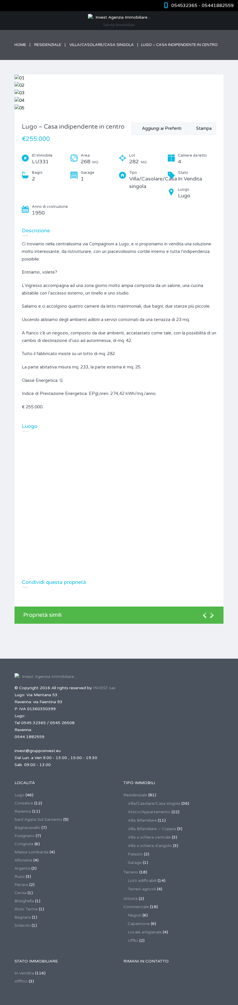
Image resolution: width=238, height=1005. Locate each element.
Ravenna (23, 811)
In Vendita (24, 973)
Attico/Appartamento (149, 811)
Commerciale (136, 906)
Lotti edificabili (142, 880)
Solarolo (22, 925)
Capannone (139, 923)
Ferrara (21, 884)
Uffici (133, 940)
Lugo (19, 795)
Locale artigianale (145, 932)
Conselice (24, 803)
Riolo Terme (26, 909)
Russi (20, 876)
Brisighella (24, 900)
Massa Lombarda (31, 852)
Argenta (22, 868)
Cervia (20, 892)
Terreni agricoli (142, 889)
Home (20, 44)
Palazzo (135, 854)
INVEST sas (104, 687)
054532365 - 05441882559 (202, 5)
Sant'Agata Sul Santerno (38, 819)
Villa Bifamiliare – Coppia (152, 828)
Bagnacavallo (27, 827)
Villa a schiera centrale (149, 837)
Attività (130, 898)
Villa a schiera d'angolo (150, 845)
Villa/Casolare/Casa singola (101, 44)
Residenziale (47, 44)
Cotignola (24, 843)
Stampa (203, 128)
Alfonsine (23, 860)
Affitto (21, 981)
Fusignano (25, 835)
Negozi (134, 915)
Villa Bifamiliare (142, 820)
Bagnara (23, 917)
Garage (135, 862)
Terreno (130, 872)
